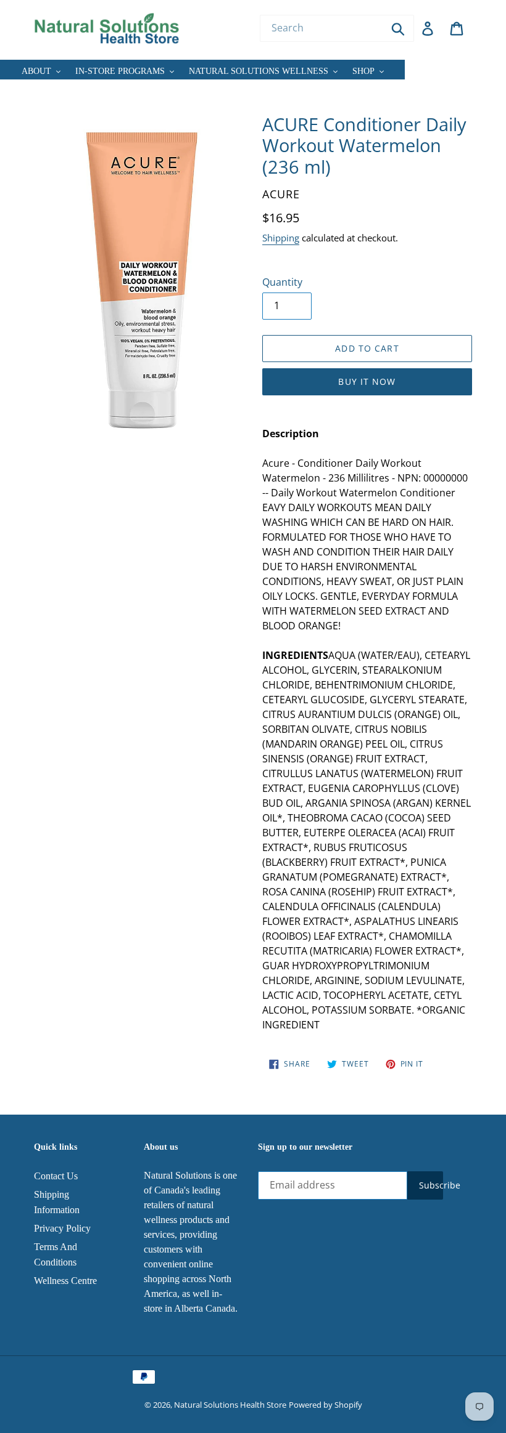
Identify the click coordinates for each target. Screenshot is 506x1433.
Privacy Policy (62, 1228)
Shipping (280, 238)
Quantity (282, 282)
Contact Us (56, 1176)
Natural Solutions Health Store (230, 1404)
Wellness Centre (65, 1280)
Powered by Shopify (325, 1404)
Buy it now (367, 381)
